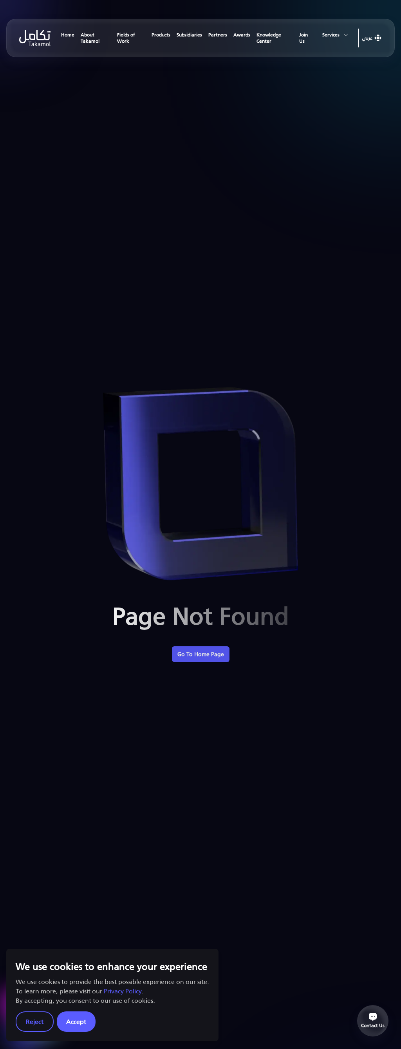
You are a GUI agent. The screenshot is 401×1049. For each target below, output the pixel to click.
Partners (217, 34)
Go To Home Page (200, 654)
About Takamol (90, 37)
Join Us (303, 37)
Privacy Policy (122, 991)
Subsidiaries (189, 34)
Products (161, 34)
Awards (241, 34)
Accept (76, 1021)
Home (67, 34)
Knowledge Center (268, 37)
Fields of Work (126, 37)
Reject (34, 1021)
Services (331, 34)
